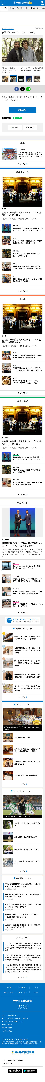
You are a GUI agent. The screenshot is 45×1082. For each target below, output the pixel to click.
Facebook (19, 1006)
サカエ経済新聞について (11, 1015)
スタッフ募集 (7, 1031)
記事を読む (22, 110)
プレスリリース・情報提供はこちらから (15, 1018)
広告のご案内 (7, 1028)
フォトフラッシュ (8, 28)
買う (27, 8)
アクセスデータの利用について (13, 1021)
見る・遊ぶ (19, 8)
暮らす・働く (35, 8)
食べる (12, 8)
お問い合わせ (7, 1024)
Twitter (25, 1006)
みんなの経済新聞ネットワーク (22, 1052)
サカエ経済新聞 (21, 2)
